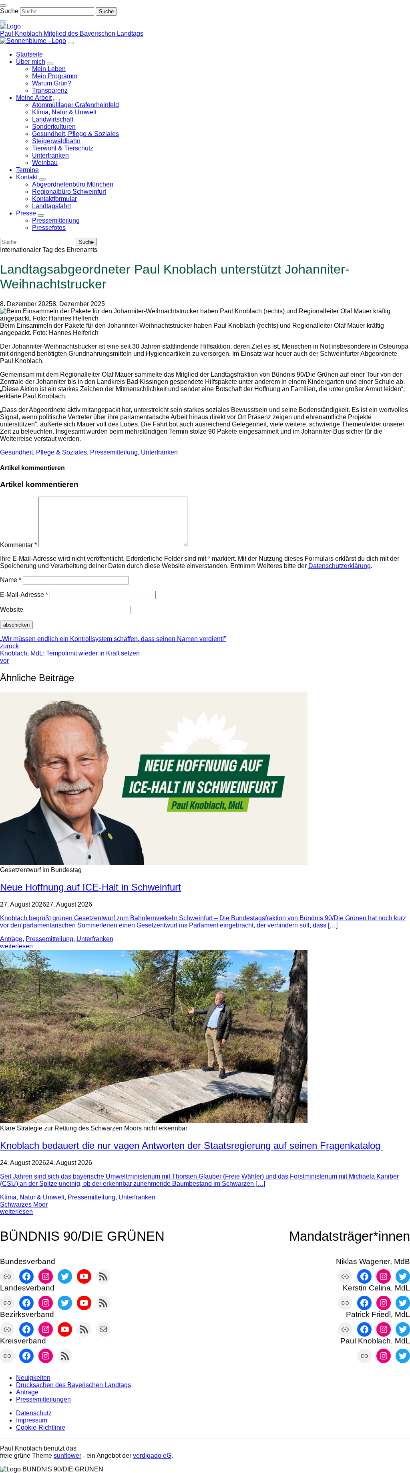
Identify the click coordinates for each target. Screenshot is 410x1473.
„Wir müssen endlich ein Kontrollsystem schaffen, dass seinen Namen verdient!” (113, 642)
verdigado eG (152, 1455)
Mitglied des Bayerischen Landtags (93, 33)
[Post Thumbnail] (154, 862)
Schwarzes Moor (24, 1204)
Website (11, 609)
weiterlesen (16, 946)
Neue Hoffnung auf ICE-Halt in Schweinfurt (90, 887)
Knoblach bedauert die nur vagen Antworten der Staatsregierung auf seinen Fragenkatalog (191, 1145)
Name (10, 579)
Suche (9, 11)
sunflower (67, 1455)
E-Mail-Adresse (24, 594)
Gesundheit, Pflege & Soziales (43, 452)
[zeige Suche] (3, 21)
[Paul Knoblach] (10, 26)
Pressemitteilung (114, 452)
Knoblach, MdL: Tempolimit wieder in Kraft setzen (70, 657)
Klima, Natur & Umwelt (32, 1197)
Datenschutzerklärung (339, 565)
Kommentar (18, 545)
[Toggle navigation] (3, 5)
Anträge (11, 938)
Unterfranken (159, 452)
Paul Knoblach (22, 33)
